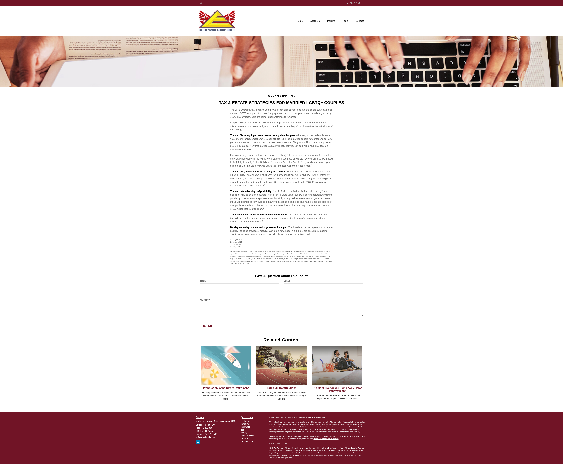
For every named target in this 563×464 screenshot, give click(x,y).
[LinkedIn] (201, 2)
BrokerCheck (320, 417)
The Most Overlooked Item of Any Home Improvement (337, 389)
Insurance (245, 426)
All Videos (245, 438)
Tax (242, 429)
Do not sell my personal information (326, 438)
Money (244, 432)
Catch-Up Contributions (281, 388)
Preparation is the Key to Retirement (226, 388)
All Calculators (247, 441)
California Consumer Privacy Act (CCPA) (343, 436)
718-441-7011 (356, 2)
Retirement (246, 420)
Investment (246, 423)
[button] (314, 21)
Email (287, 280)
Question (205, 299)
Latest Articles (247, 435)
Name (203, 280)
